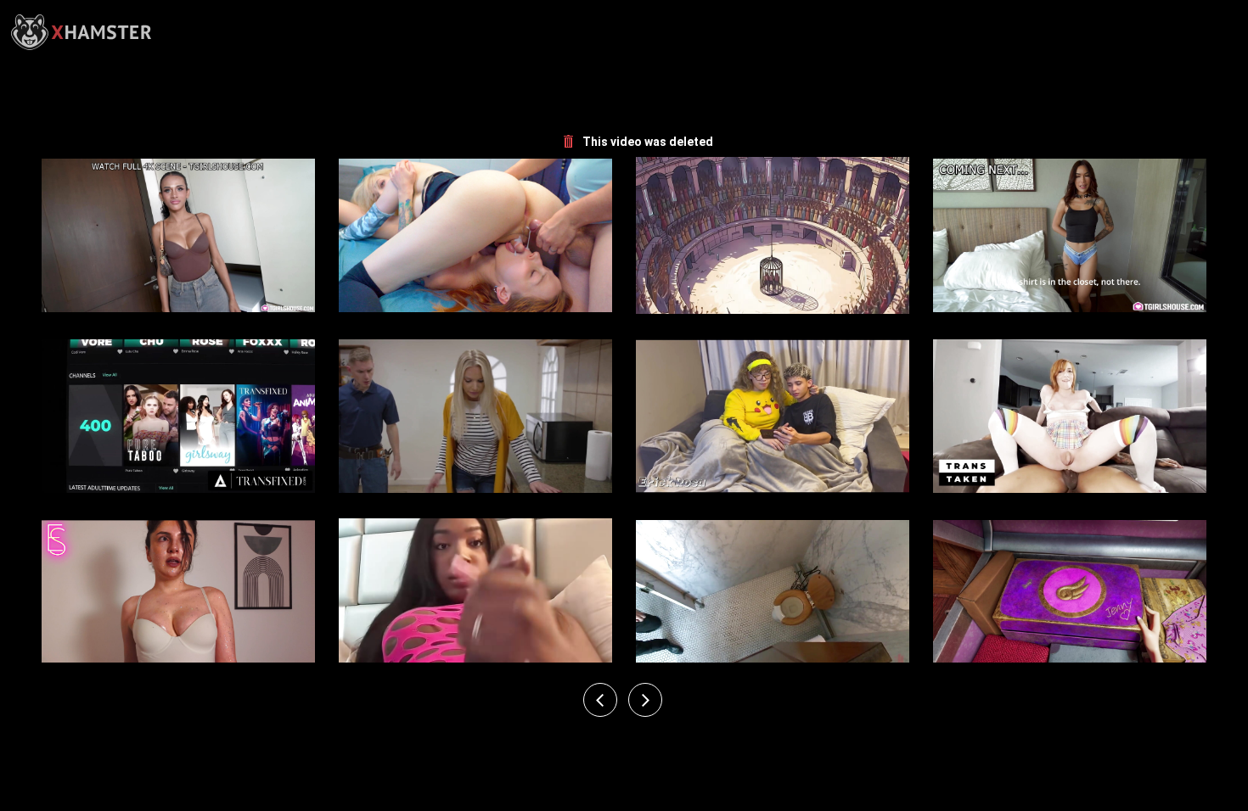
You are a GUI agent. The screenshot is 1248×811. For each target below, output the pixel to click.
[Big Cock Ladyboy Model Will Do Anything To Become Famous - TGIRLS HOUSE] (178, 235)
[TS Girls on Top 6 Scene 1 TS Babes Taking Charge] (475, 416)
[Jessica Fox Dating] (772, 596)
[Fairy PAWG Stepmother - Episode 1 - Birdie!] (1069, 596)
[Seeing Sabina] (1069, 416)
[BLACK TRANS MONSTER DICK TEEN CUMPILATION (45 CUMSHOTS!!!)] (475, 596)
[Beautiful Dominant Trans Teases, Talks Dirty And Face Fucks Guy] (178, 596)
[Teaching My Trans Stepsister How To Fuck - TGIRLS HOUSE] (1069, 235)
